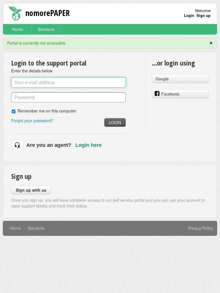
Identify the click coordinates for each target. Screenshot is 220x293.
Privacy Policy (200, 228)
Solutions (46, 29)
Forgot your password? (32, 120)
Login (115, 122)
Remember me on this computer (46, 110)
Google (162, 79)
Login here (88, 145)
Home (17, 29)
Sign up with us (31, 190)
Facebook (170, 94)
